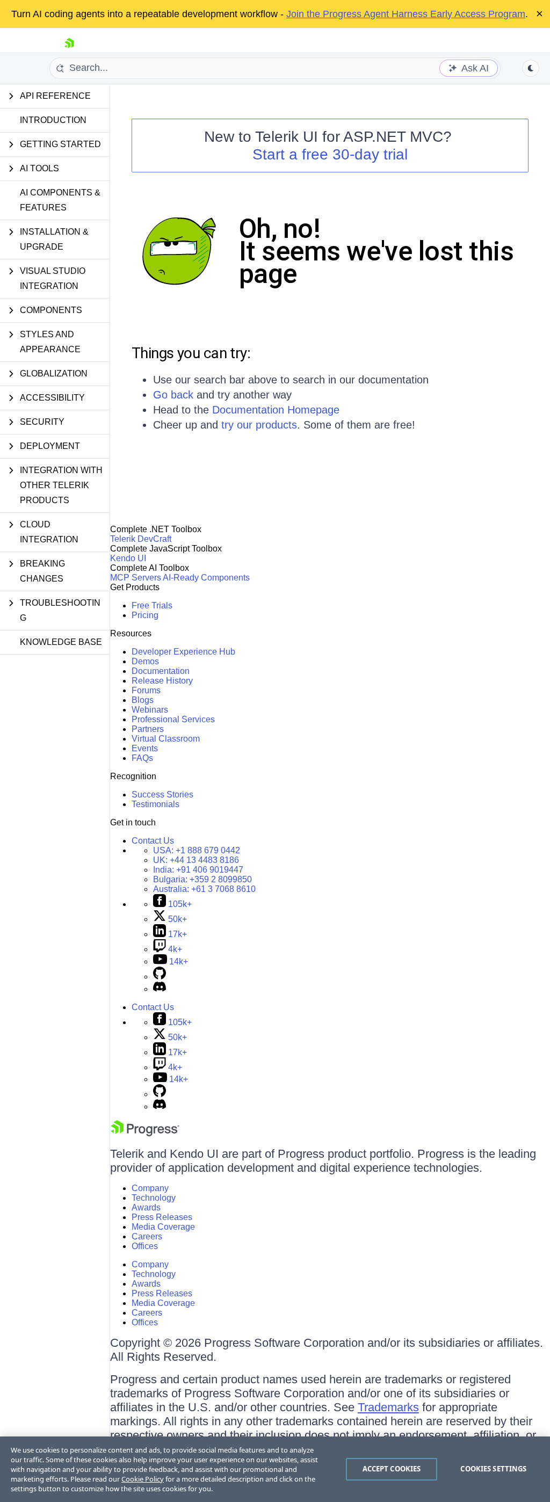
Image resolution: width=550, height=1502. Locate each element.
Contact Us (153, 840)
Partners (148, 729)
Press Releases (162, 1217)
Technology (154, 1197)
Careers (147, 1236)
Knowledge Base (61, 642)
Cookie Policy (142, 1479)
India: (198, 869)
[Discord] (159, 988)
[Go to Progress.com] (145, 1133)
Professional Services (173, 719)
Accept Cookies (392, 1469)
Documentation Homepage (275, 410)
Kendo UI (128, 558)
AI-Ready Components (206, 577)
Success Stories (162, 794)
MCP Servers (135, 577)
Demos (145, 661)
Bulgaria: (202, 879)
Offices (145, 1246)
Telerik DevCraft (140, 538)
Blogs (143, 700)
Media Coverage (163, 1226)
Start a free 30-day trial (330, 154)
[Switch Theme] (530, 68)
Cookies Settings (493, 1469)
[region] (275, 1469)
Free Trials (152, 605)
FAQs (142, 758)
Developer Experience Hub (183, 651)
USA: (196, 850)
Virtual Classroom (166, 738)
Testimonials (155, 804)
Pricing (145, 615)
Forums (146, 690)
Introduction (53, 120)
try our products (259, 425)
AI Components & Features (60, 200)
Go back (173, 395)
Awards (146, 1207)
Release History (162, 680)
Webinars (150, 709)
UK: (196, 860)
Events (145, 748)
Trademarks (388, 1407)
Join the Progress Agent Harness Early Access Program (405, 14)
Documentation (161, 671)
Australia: (204, 889)
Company (150, 1188)
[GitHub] (159, 976)
